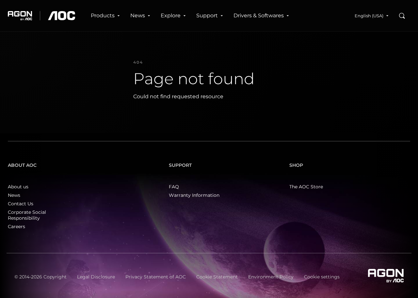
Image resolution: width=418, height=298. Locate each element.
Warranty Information (194, 195)
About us (18, 187)
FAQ (174, 187)
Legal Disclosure (96, 277)
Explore (171, 15)
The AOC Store (306, 187)
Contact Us (20, 204)
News (137, 15)
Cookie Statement (217, 277)
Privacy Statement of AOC (155, 277)
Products (103, 15)
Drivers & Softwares (258, 15)
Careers (16, 226)
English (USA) (369, 15)
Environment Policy (271, 277)
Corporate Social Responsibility (27, 215)
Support (207, 15)
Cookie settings (322, 277)
